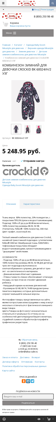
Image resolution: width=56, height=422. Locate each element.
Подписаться (28, 402)
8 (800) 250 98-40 (44, 16)
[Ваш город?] (3, 9)
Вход (36, 9)
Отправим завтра (33, 160)
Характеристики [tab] (31, 204)
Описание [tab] (11, 204)
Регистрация (47, 9)
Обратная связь (30, 339)
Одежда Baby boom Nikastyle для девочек (23, 185)
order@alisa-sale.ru (28, 351)
